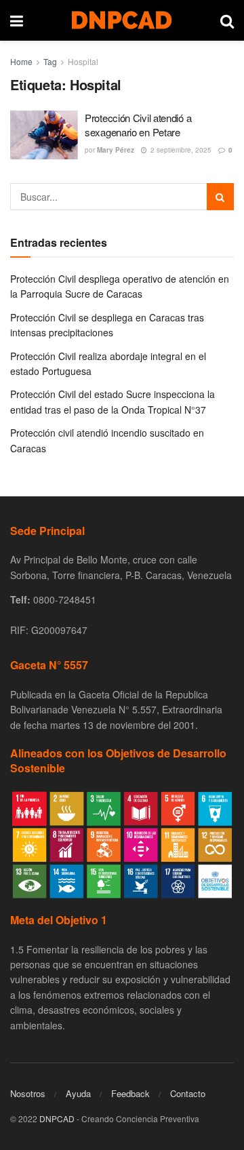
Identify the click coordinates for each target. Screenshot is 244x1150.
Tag (50, 61)
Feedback (130, 1093)
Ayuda (78, 1093)
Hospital (83, 61)
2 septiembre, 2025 (179, 150)
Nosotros (27, 1093)
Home (21, 61)
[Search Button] (220, 196)
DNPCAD (57, 1118)
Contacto (187, 1093)
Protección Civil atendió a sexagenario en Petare (138, 125)
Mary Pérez (115, 150)
